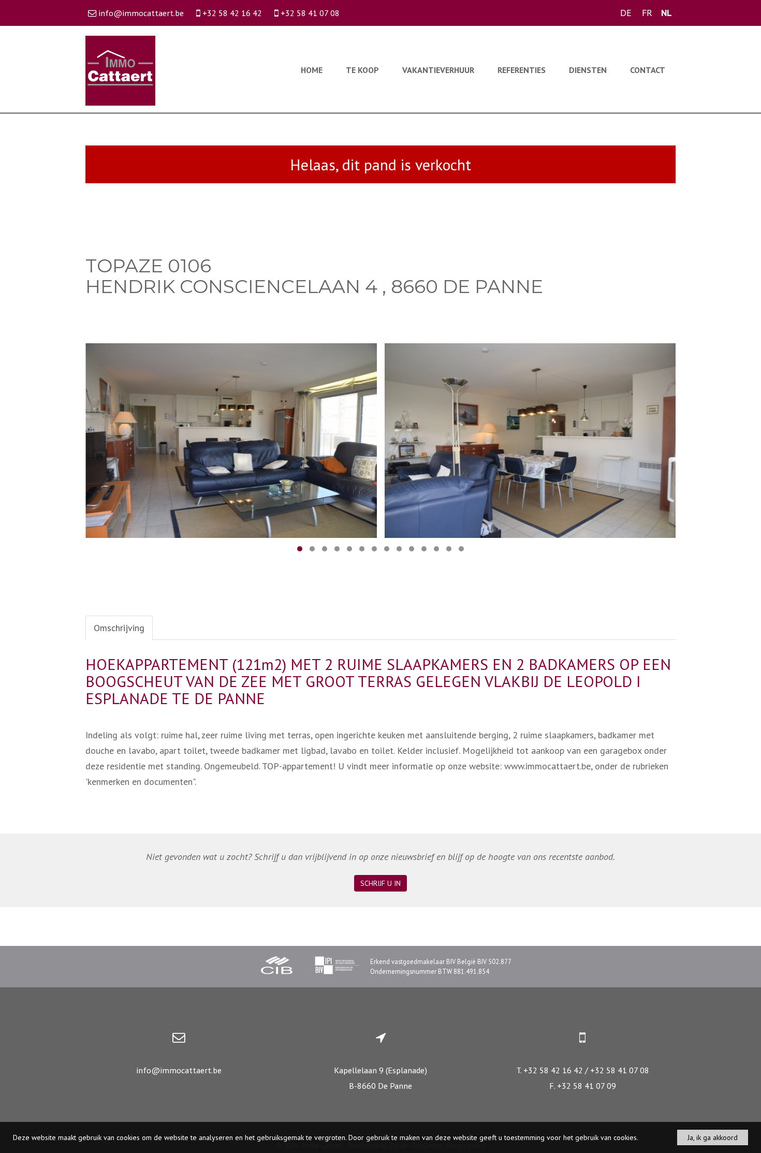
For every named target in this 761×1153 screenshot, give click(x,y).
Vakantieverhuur (438, 70)
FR (647, 13)
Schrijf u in (380, 883)
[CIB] (277, 966)
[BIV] (337, 966)
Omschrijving (119, 628)
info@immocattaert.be (179, 1070)
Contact (647, 70)
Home (312, 70)
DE (626, 13)
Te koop (362, 70)
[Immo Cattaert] (120, 70)
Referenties (521, 70)
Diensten (588, 70)
